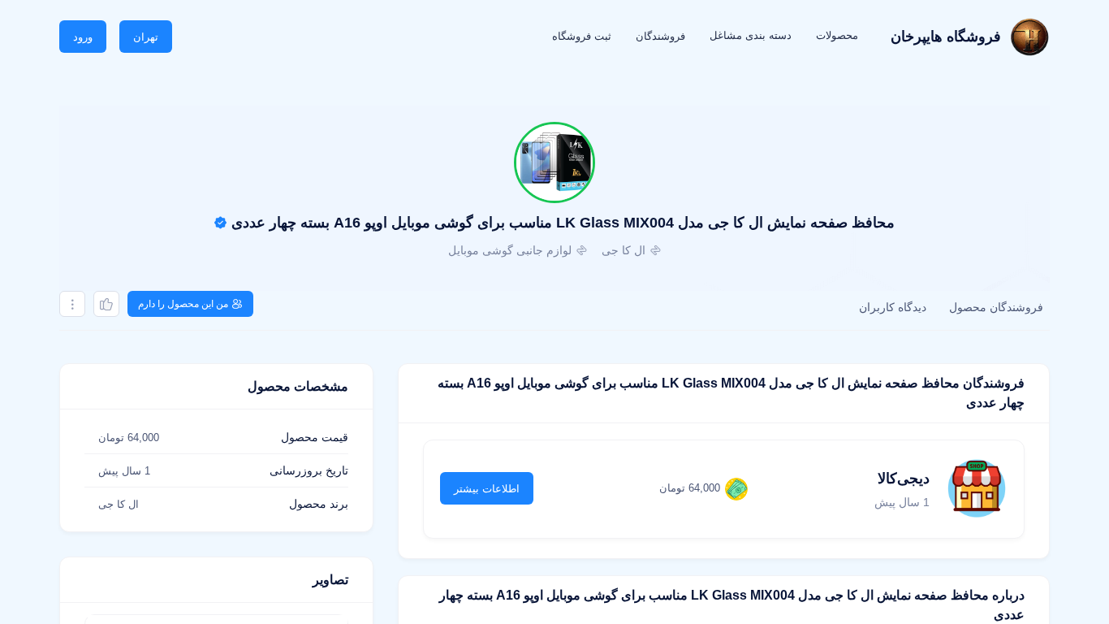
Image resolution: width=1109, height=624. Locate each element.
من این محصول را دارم (183, 304)
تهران (145, 37)
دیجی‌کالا (904, 478)
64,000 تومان (689, 488)
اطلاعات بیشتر (487, 489)
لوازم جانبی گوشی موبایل (510, 250)
